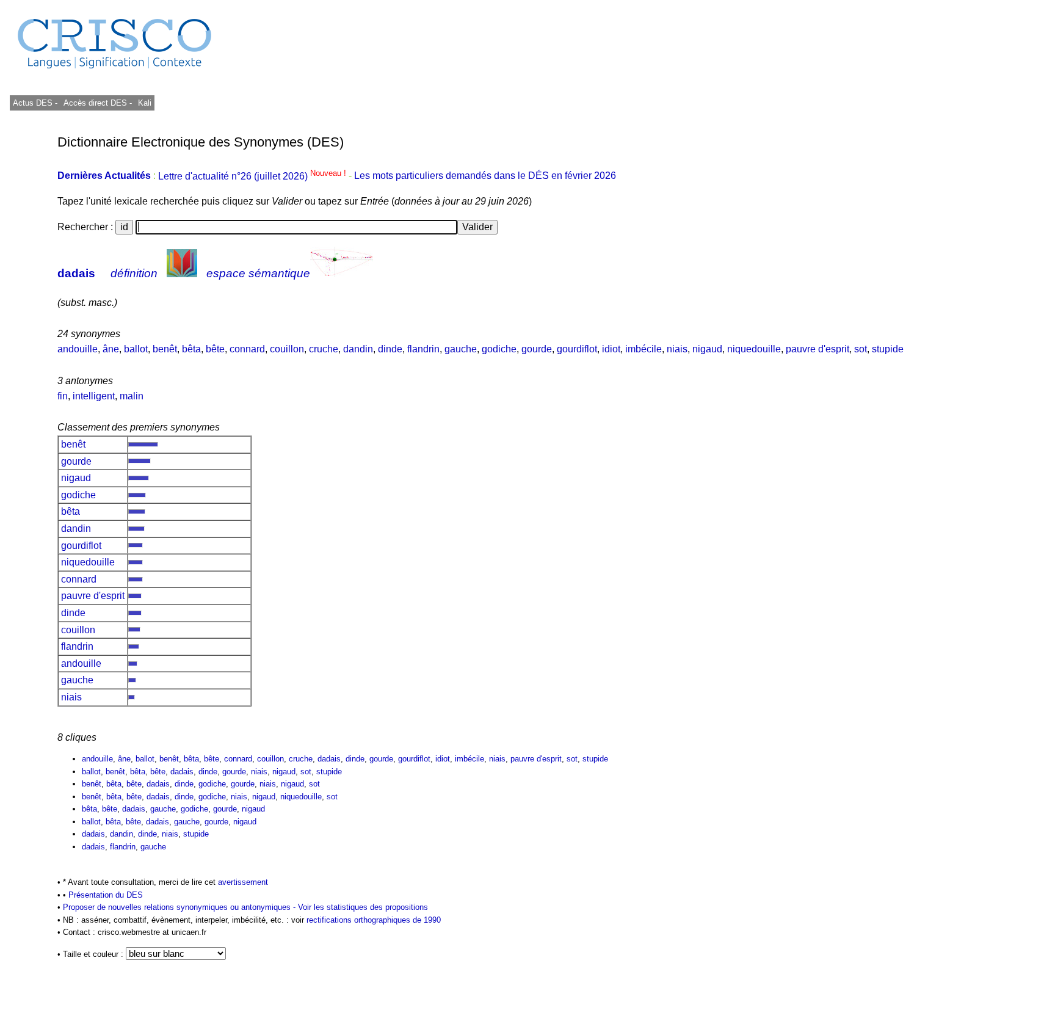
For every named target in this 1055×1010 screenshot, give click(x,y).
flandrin (423, 349)
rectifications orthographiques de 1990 (373, 920)
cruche (323, 349)
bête (215, 349)
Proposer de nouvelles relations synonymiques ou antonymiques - (180, 907)
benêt (165, 349)
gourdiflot (577, 349)
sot (860, 349)
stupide (888, 349)
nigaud (707, 349)
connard (247, 349)
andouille (77, 349)
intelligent (94, 396)
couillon (287, 349)
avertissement (243, 882)
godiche (499, 349)
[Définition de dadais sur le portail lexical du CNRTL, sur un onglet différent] (182, 273)
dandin (358, 349)
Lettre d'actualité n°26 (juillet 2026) (253, 176)
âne (111, 349)
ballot (136, 349)
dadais (76, 273)
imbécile (643, 349)
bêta (191, 349)
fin (62, 396)
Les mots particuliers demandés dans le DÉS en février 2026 (485, 176)
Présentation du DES (105, 894)
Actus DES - (35, 102)
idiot (611, 349)
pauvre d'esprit (817, 349)
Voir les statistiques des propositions (363, 907)
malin (131, 396)
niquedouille (754, 349)
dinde (390, 349)
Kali (144, 102)
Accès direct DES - (97, 102)
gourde (536, 349)
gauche (460, 349)
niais (677, 349)
